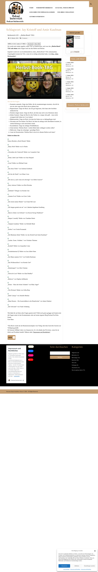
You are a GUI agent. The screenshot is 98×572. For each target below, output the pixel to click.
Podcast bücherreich (15, 21)
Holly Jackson (77, 37)
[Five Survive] (70, 41)
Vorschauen (74, 367)
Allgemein (74, 352)
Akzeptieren (64, 565)
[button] (95, 550)
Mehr (11, 337)
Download (30, 43)
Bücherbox (74, 355)
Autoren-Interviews (36, 16)
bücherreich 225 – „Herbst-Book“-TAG (21, 35)
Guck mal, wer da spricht (64, 8)
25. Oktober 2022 (14, 38)
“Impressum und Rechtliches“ (41, 332)
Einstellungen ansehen (89, 565)
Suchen (60, 357)
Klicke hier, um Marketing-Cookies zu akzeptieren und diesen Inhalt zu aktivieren (34, 78)
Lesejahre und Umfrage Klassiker (42, 12)
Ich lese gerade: (75, 33)
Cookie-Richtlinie (66, 569)
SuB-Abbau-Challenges (65, 12)
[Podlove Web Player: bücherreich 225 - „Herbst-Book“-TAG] (34, 41)
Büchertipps (74, 357)
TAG (73, 362)
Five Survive (77, 36)
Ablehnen (76, 565)
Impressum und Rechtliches (75, 569)
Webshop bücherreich (44, 8)
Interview (74, 360)
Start (31, 8)
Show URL (37, 43)
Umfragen (74, 365)
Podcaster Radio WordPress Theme (14, 391)
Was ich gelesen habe (77, 370)
